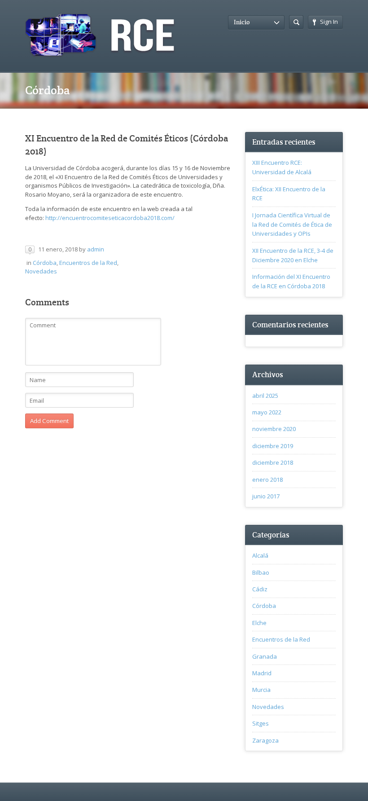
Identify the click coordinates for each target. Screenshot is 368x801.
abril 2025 (265, 396)
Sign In (329, 22)
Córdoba (45, 263)
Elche (259, 623)
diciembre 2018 (272, 462)
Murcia (261, 690)
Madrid (262, 673)
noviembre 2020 (274, 429)
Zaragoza (265, 740)
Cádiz (259, 589)
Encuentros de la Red (88, 263)
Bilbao (260, 572)
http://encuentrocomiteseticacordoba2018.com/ (110, 218)
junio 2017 (266, 496)
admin (95, 249)
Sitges (260, 723)
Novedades (41, 271)
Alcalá (260, 555)
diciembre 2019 (272, 446)
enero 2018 (267, 479)
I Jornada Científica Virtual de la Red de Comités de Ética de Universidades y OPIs (292, 224)
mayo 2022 (266, 412)
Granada (264, 656)
